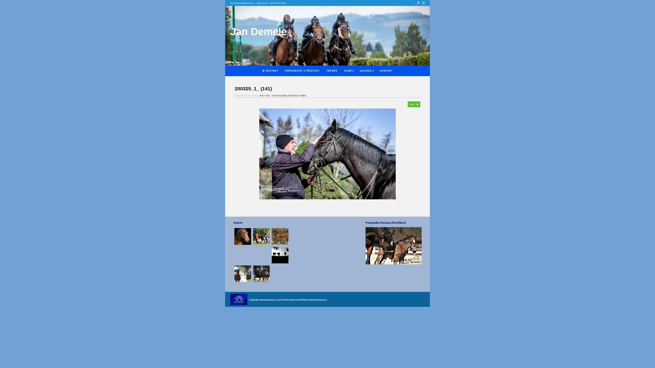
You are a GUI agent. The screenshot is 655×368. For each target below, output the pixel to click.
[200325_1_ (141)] (327, 154)
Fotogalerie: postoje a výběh (289, 96)
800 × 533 (264, 96)
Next (412, 104)
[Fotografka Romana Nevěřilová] (393, 263)
